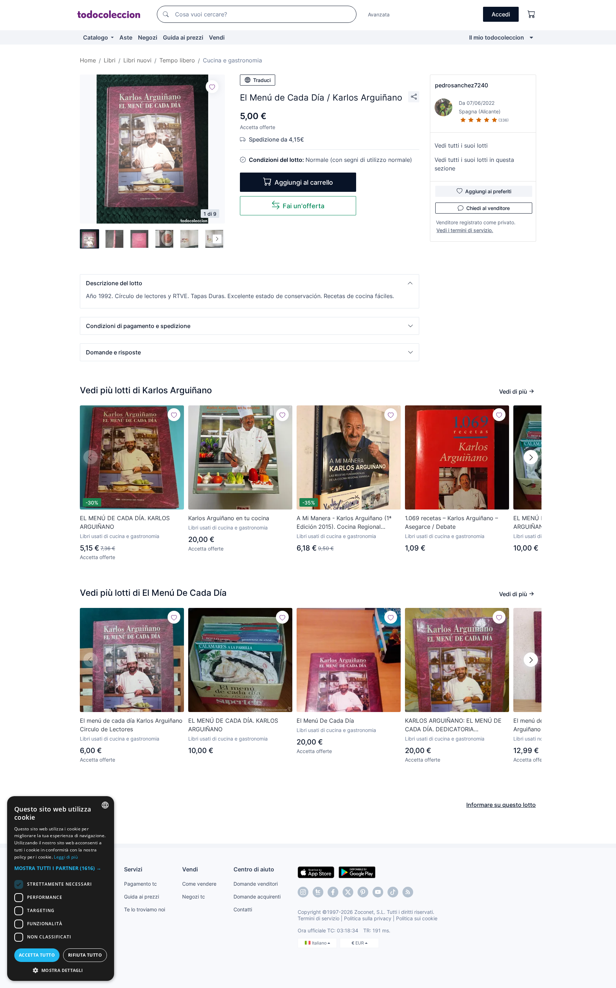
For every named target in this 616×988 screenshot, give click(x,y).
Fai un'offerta (303, 206)
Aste (125, 37)
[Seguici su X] (348, 892)
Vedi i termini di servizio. (464, 230)
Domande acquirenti (257, 897)
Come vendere (199, 884)
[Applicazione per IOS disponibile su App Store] (316, 871)
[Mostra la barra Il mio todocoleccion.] (531, 37)
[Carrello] (531, 14)
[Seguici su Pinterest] (363, 892)
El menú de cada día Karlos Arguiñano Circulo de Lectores (131, 725)
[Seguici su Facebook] (333, 892)
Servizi (133, 869)
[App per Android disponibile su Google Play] (357, 871)
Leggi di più (66, 857)
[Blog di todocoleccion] (407, 892)
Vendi (217, 37)
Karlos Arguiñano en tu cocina (228, 518)
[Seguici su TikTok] (392, 892)
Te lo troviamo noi (144, 909)
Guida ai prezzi (183, 37)
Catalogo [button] (96, 37)
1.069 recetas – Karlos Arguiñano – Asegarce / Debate (451, 522)
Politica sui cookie (416, 918)
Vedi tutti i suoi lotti (461, 145)
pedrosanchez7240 (461, 85)
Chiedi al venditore (488, 208)
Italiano (320, 943)
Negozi (147, 37)
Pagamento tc (140, 884)
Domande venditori (255, 884)
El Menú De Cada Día (325, 720)
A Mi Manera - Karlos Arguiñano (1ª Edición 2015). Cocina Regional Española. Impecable (344, 523)
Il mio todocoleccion (496, 37)
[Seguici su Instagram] (303, 892)
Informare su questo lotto (501, 804)
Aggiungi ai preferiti (488, 191)
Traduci (262, 80)
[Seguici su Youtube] (378, 892)
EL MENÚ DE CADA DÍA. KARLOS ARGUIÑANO (125, 522)
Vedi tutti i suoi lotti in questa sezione (474, 164)
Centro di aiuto (253, 869)
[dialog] (60, 888)
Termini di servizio (318, 918)
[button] (249, 283)
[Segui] (212, 86)
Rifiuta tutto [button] (85, 955)
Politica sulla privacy (367, 918)
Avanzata (379, 14)
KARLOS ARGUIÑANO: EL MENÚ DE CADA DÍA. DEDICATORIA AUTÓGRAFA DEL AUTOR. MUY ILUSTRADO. (453, 725)
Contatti (242, 909)
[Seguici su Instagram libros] (318, 892)
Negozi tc (193, 897)
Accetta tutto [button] (37, 955)
